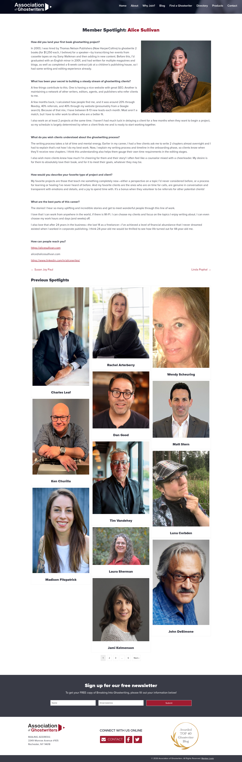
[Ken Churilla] (61, 441)
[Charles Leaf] (61, 341)
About (134, 6)
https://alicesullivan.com (46, 248)
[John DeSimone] (181, 587)
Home (122, 6)
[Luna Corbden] (181, 493)
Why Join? (149, 6)
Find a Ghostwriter (180, 6)
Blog (162, 6)
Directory (202, 6)
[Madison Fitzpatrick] (61, 535)
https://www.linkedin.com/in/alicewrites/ (55, 260)
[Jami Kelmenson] (121, 614)
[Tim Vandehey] (121, 482)
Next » (136, 658)
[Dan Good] (121, 405)
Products (217, 6)
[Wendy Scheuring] (181, 332)
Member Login (207, 758)
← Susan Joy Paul (42, 269)
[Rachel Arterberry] (121, 327)
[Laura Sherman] (121, 551)
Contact (232, 6)
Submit (169, 702)
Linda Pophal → (201, 269)
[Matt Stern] (181, 414)
